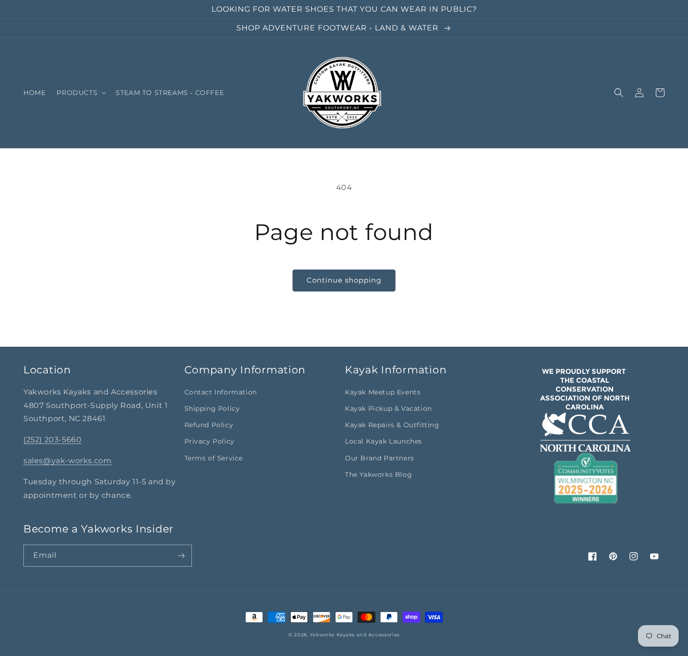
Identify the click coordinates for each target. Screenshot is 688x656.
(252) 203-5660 (52, 439)
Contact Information (220, 392)
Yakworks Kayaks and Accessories (355, 635)
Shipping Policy (212, 408)
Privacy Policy (209, 441)
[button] (80, 92)
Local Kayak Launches (383, 441)
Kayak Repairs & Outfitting (392, 425)
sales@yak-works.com (67, 460)
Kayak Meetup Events (382, 392)
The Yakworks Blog (378, 474)
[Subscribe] (181, 556)
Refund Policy (209, 425)
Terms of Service (213, 458)
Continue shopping (344, 280)
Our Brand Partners (379, 458)
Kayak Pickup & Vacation (388, 408)
